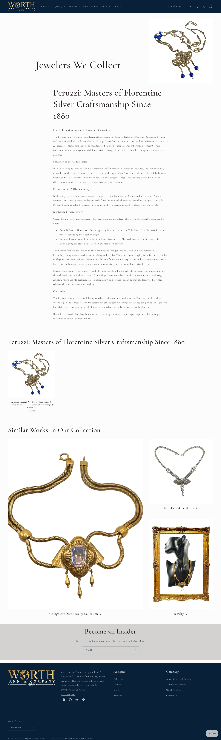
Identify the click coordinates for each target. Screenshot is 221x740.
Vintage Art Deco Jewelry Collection (73, 614)
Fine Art (118, 684)
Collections (119, 679)
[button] (46, 6)
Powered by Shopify (40, 738)
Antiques (118, 695)
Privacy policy (56, 738)
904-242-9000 (68, 694)
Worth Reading (173, 690)
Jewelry (179, 614)
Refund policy (87, 738)
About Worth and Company (179, 679)
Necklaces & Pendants (179, 508)
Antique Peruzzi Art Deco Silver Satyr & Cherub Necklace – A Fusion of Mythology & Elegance (31, 404)
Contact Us (171, 695)
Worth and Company (22, 738)
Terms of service (71, 738)
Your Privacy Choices (176, 684)
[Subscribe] (135, 650)
